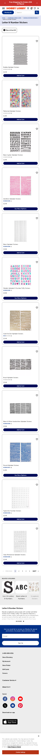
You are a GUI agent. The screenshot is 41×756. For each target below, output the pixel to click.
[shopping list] (35, 8)
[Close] (38, 736)
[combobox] (25, 12)
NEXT (34, 571)
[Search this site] (37, 12)
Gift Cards (5, 669)
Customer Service (8, 680)
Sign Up (20, 643)
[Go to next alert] (37, 3)
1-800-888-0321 (7, 653)
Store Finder (6, 665)
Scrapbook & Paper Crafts (14, 17)
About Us (5, 687)
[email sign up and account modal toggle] (31, 8)
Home (3, 17)
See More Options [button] (20, 209)
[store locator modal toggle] (28, 8)
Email (5, 636)
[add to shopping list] (37, 41)
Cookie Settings (20, 752)
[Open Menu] (3, 8)
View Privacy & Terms (14, 747)
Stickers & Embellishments (30, 17)
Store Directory (7, 657)
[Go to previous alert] (5, 3)
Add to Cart (20, 75)
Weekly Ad (7, 12)
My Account (6, 661)
